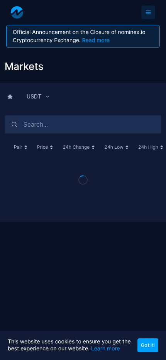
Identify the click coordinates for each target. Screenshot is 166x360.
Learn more (105, 348)
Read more (96, 40)
